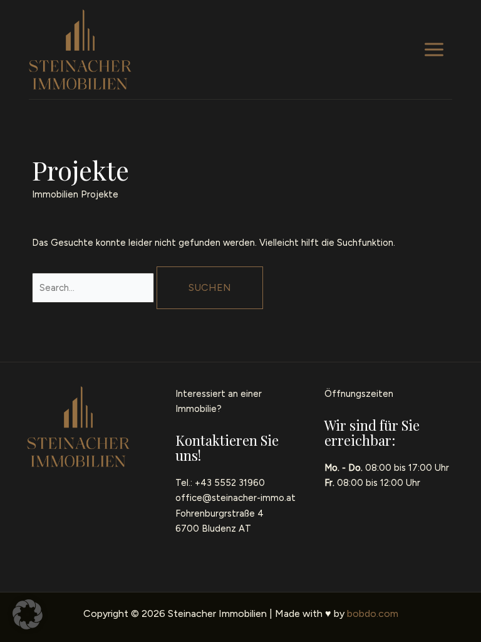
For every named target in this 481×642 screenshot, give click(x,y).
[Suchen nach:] (94, 287)
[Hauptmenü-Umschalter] (434, 49)
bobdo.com (372, 613)
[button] (27, 614)
